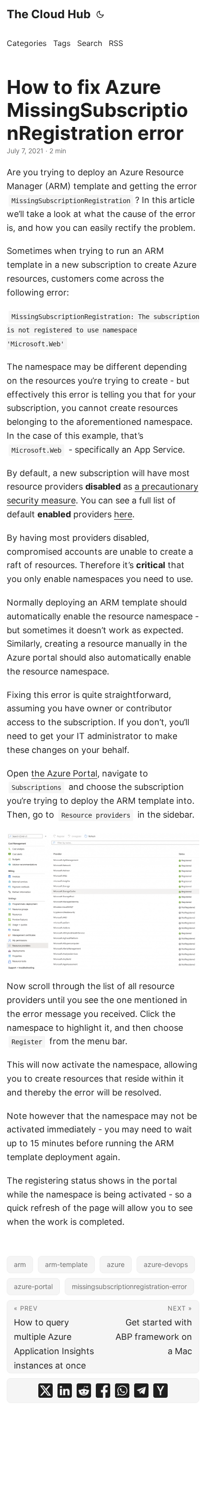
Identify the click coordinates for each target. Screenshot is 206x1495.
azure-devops (166, 1264)
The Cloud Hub (49, 14)
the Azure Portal (64, 773)
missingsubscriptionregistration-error (129, 1286)
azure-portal (33, 1286)
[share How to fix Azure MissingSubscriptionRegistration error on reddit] (84, 1390)
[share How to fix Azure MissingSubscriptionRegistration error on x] (45, 1390)
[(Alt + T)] (100, 14)
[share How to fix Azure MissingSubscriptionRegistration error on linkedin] (64, 1390)
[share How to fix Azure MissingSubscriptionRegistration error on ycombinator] (160, 1390)
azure (116, 1264)
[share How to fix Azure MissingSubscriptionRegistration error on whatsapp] (122, 1390)
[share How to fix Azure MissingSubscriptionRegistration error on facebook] (103, 1390)
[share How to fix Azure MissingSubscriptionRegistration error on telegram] (141, 1390)
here (123, 514)
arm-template (66, 1264)
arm (20, 1264)
